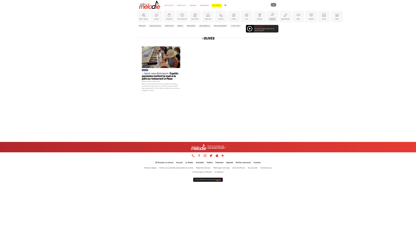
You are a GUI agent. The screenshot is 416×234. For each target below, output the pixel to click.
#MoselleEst (191, 26)
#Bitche (180, 26)
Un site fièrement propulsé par (205, 179)
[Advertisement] (208, 114)
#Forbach (142, 26)
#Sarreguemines (155, 26)
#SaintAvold (169, 26)
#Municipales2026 (220, 26)
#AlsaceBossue (205, 26)
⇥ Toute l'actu (235, 26)
